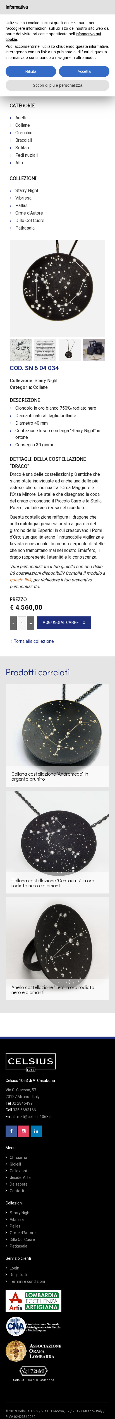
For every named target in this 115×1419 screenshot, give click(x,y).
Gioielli (15, 1164)
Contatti (17, 1191)
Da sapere (19, 1184)
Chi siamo (18, 1157)
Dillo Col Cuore (29, 220)
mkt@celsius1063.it (34, 1116)
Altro (20, 162)
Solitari (22, 147)
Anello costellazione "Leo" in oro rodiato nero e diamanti (52, 989)
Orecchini (24, 132)
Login (14, 1268)
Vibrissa (23, 198)
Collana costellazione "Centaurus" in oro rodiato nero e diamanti (52, 883)
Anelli (20, 117)
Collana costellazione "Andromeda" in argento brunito (49, 776)
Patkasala (25, 228)
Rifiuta (30, 71)
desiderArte (20, 1177)
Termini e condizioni (27, 1281)
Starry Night (26, 190)
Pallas (21, 205)
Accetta (84, 71)
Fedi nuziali (26, 155)
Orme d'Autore (29, 213)
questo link (20, 579)
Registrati (18, 1275)
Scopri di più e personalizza (57, 85)
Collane (22, 125)
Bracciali (23, 140)
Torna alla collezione (34, 641)
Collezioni (18, 1171)
